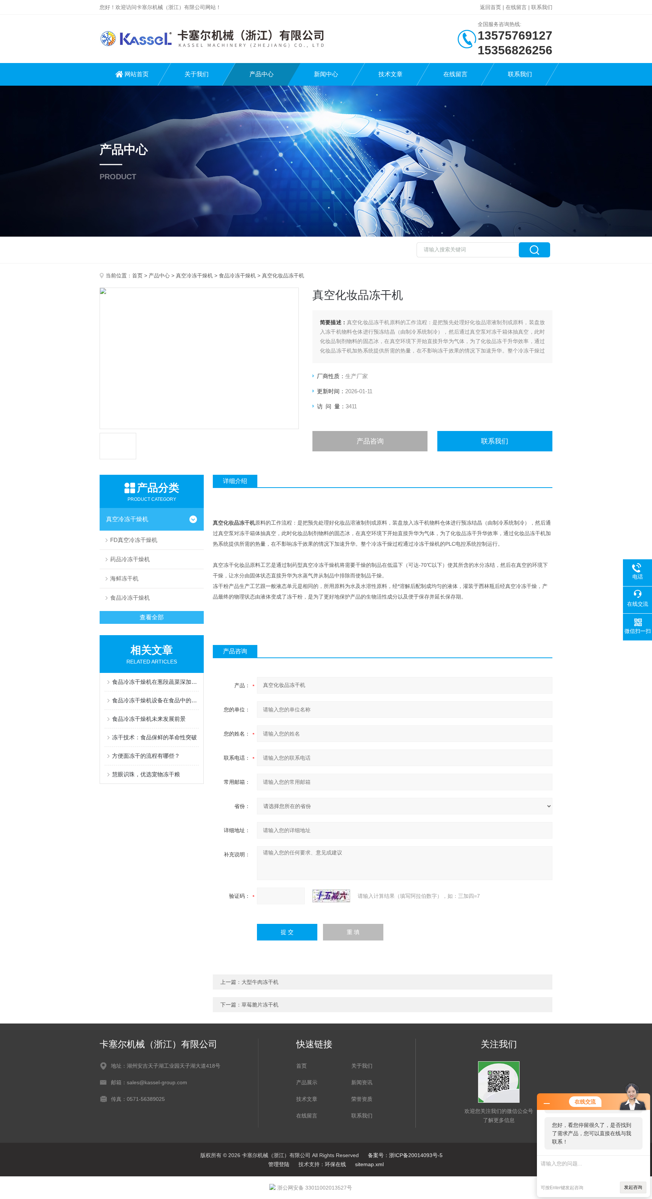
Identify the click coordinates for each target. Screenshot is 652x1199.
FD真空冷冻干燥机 (133, 540)
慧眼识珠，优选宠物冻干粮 (146, 774)
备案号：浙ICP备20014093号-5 (405, 1155)
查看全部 (152, 617)
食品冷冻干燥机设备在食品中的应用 (155, 700)
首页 (137, 275)
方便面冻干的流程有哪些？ (146, 756)
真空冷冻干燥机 (194, 275)
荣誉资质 (361, 1099)
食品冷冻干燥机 (237, 275)
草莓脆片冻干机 (259, 1005)
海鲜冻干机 (124, 578)
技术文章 (390, 74)
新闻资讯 (361, 1082)
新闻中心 (326, 74)
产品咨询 (370, 441)
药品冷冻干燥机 (130, 559)
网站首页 (137, 74)
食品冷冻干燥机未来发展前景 (149, 719)
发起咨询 (633, 1187)
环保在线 (335, 1164)
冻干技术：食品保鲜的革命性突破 (154, 737)
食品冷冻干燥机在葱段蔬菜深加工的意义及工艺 (155, 682)
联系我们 (541, 7)
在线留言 (516, 7)
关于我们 (197, 74)
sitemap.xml (369, 1164)
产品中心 (261, 74)
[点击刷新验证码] (331, 896)
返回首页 (490, 7)
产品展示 (306, 1082)
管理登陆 (278, 1164)
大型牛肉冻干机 (259, 982)
